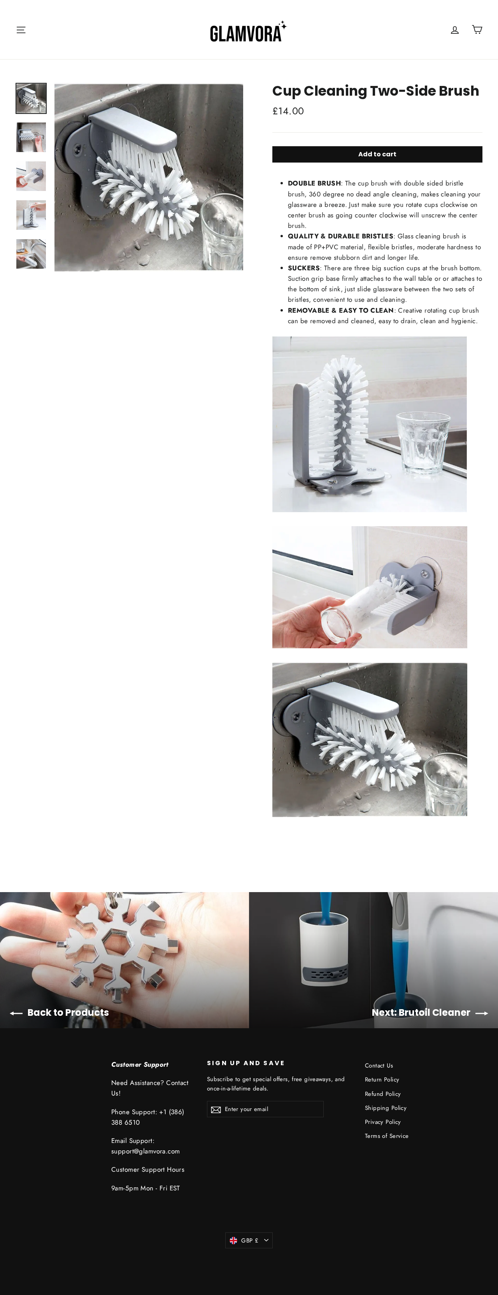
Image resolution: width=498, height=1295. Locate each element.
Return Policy (382, 1079)
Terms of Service (387, 1136)
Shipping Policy (386, 1108)
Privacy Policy (383, 1122)
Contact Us (379, 1065)
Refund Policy (383, 1094)
